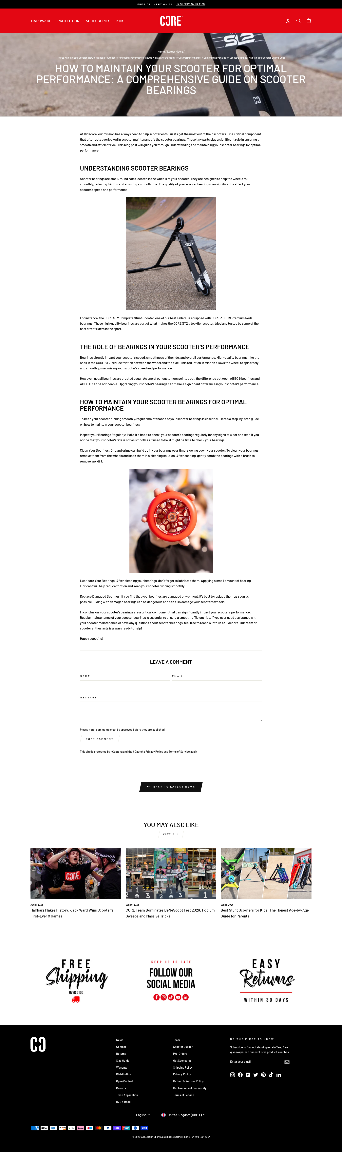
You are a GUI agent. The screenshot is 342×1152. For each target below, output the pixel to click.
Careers (121, 1088)
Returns (121, 1053)
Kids (120, 20)
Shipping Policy (183, 1067)
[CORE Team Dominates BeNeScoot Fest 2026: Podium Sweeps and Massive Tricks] (171, 873)
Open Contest (124, 1081)
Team (176, 1040)
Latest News (175, 51)
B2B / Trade (123, 1101)
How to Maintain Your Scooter (72, 57)
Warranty (121, 1067)
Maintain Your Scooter (260, 57)
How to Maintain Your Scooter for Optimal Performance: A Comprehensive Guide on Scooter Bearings (196, 57)
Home (161, 51)
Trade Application (127, 1095)
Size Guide (122, 1060)
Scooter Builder (183, 1046)
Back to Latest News (174, 786)
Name (85, 676)
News (119, 1040)
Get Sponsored (182, 1060)
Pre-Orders (180, 1053)
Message (88, 697)
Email (178, 676)
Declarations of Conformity (189, 1088)
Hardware (41, 20)
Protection (68, 20)
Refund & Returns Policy (188, 1081)
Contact (121, 1046)
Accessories (98, 20)
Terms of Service (179, 751)
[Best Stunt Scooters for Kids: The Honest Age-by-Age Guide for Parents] (266, 873)
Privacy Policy (154, 751)
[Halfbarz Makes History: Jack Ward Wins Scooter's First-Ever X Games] (75, 873)
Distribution (123, 1074)
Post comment (100, 739)
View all (171, 834)
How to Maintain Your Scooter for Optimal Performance (116, 57)
